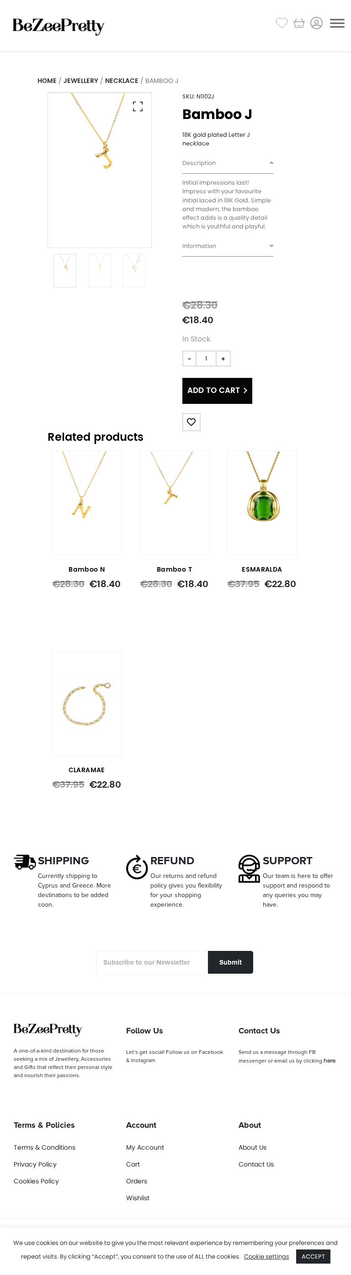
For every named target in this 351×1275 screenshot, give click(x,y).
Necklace (121, 81)
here (329, 1060)
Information (199, 246)
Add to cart (213, 390)
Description (199, 163)
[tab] (227, 164)
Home (47, 81)
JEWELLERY (81, 81)
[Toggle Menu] (337, 23)
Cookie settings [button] (266, 1256)
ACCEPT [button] (313, 1256)
